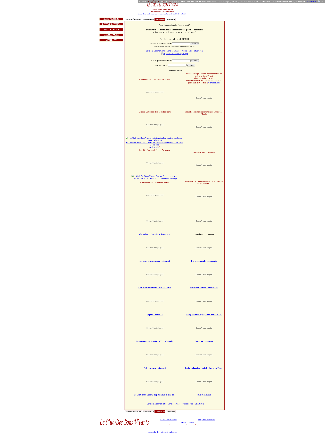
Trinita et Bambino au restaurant (204, 288)
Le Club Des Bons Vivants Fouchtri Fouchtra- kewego (155, 178)
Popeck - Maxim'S (155, 314)
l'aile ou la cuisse (204, 395)
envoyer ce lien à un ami (163, 14)
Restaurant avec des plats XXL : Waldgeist (154, 341)
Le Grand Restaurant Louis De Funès (154, 288)
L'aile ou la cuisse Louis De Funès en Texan (204, 368)
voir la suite (154, 147)
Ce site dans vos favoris (146, 14)
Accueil (176, 14)
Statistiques (171, 19)
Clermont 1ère (214, 83)
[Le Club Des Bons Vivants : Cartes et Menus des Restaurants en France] (162, 7)
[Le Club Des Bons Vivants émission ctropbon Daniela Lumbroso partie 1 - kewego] (155, 140)
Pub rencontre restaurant (155, 368)
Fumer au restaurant (204, 341)
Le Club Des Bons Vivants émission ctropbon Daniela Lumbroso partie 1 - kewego (154, 143)
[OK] (320, 1)
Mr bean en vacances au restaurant (155, 261)
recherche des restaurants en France (162, 432)
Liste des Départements (133, 19)
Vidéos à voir (160, 19)
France (183, 14)
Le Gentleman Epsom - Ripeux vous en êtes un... (154, 395)
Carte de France (148, 19)
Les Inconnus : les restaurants (204, 261)
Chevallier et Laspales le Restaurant (154, 234)
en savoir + (311, 1)
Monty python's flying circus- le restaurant (204, 314)
